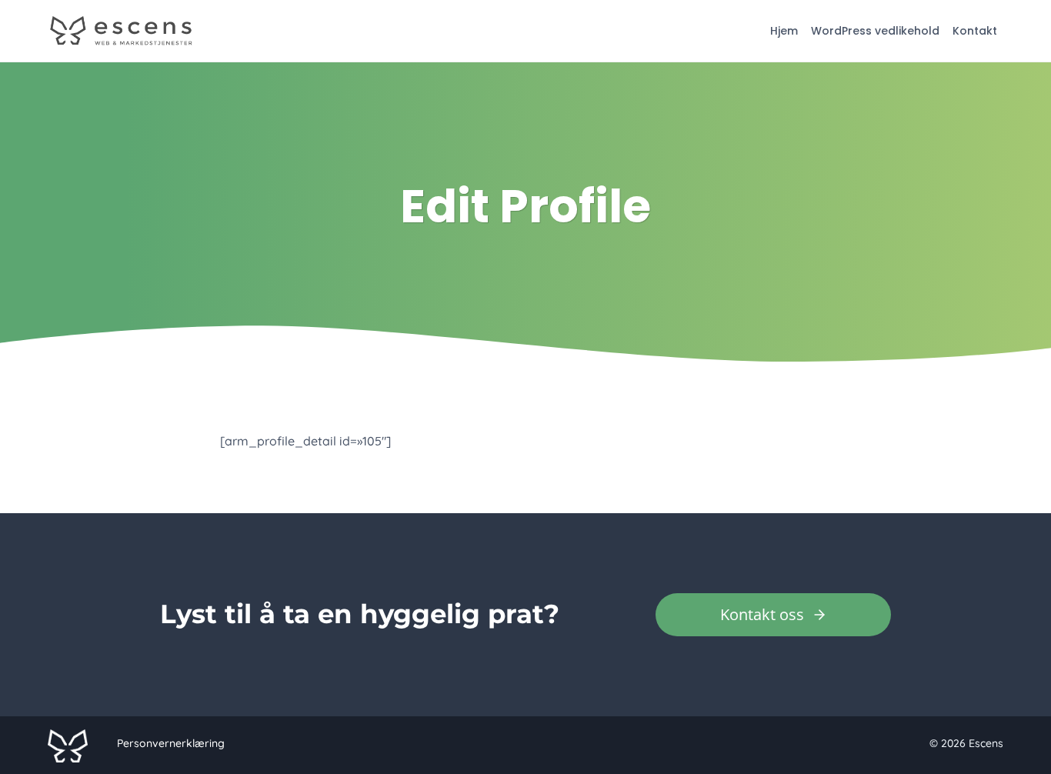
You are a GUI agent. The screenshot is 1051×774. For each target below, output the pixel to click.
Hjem (784, 30)
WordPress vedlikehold (875, 30)
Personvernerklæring (171, 743)
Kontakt (975, 30)
